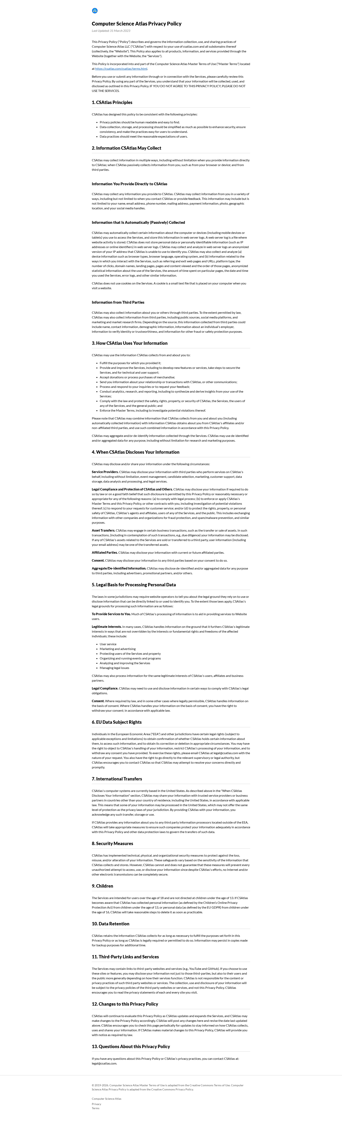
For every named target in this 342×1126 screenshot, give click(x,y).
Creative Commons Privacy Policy (172, 1089)
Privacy (96, 1104)
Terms (95, 1108)
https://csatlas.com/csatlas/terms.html (121, 68)
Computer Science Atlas (106, 1098)
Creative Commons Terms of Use (210, 1085)
